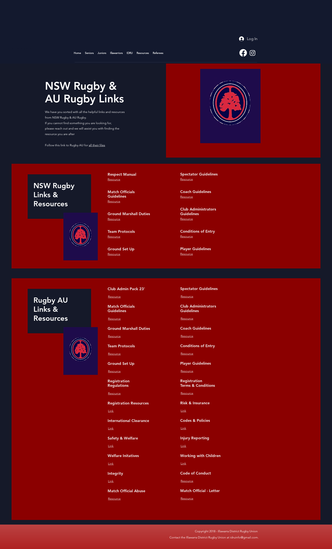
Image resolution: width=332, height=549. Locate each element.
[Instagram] (252, 53)
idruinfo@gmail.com (244, 537)
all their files (97, 145)
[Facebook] (243, 53)
